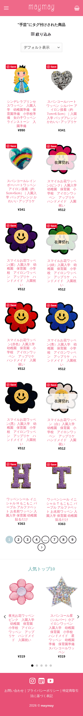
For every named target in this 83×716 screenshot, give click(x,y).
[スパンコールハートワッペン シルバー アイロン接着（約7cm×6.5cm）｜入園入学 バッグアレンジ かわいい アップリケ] (62, 79)
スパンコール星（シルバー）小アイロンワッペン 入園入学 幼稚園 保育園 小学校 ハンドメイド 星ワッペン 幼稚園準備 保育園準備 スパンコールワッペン (62, 634)
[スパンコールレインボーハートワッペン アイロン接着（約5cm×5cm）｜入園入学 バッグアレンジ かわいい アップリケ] (21, 158)
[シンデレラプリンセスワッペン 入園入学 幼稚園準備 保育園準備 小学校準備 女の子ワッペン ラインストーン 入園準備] (21, 79)
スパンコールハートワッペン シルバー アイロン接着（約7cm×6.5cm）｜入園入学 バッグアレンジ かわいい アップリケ (61, 112)
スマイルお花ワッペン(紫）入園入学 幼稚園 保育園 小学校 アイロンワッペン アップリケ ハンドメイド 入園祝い (21, 273)
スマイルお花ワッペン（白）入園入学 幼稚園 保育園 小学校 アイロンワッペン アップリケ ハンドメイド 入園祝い (62, 432)
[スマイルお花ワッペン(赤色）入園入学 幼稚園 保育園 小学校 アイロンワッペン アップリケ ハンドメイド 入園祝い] (21, 317)
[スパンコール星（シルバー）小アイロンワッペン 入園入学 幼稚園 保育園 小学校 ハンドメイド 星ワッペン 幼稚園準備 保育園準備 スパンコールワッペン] (62, 592)
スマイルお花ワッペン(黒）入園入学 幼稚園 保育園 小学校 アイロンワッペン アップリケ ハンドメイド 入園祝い (21, 432)
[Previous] (5, 616)
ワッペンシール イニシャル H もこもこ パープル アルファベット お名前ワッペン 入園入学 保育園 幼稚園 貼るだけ (21, 509)
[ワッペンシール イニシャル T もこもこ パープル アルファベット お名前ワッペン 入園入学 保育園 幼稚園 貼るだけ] (62, 477)
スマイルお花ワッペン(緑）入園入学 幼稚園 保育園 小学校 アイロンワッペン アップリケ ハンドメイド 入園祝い (62, 273)
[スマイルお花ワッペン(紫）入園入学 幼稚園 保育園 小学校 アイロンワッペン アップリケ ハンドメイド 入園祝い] (21, 238)
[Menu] (6, 8)
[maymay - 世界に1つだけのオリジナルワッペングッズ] (41, 8)
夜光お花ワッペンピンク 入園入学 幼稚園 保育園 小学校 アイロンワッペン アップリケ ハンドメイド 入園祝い (22, 628)
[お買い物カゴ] (77, 8)
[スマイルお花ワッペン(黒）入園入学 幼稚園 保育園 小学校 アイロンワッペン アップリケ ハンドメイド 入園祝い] (21, 397)
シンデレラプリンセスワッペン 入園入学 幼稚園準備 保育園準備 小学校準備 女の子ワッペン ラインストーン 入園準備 (22, 114)
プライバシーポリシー (43, 690)
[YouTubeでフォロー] (50, 681)
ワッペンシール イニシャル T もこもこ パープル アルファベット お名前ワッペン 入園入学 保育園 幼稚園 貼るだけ (61, 509)
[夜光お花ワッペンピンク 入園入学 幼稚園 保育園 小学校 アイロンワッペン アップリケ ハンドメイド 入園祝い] (21, 592)
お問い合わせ (14, 690)
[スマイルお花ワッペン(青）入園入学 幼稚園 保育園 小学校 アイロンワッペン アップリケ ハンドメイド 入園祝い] (62, 317)
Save (13, 66)
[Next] (41, 547)
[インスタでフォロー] (33, 681)
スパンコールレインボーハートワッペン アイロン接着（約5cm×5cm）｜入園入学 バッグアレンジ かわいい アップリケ (21, 191)
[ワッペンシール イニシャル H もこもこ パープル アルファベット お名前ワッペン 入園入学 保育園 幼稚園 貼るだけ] (21, 476)
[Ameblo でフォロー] (41, 681)
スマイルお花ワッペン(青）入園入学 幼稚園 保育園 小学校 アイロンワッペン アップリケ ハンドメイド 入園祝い (62, 352)
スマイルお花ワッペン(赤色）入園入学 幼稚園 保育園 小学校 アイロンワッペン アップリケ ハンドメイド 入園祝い (22, 352)
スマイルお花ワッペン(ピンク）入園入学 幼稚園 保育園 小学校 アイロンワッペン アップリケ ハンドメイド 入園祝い (62, 193)
